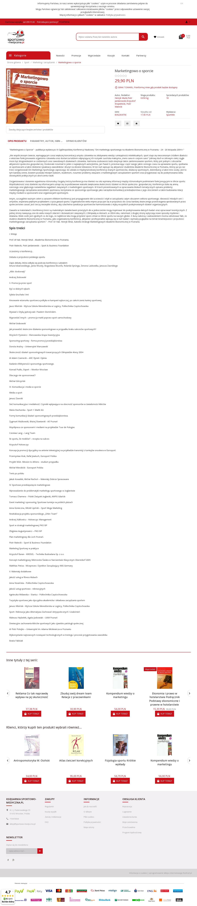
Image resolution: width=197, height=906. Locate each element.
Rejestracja (127, 806)
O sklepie (88, 811)
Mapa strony (89, 827)
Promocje (76, 55)
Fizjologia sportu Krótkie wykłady (120, 762)
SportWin (170, 114)
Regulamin (49, 806)
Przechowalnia (128, 827)
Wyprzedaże (94, 55)
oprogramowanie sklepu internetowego (165, 873)
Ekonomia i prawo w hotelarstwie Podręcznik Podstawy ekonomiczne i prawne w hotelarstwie (164, 699)
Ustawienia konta (129, 817)
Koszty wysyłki (50, 811)
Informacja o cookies (138, 873)
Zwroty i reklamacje (53, 817)
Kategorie (19, 55)
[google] (14, 860)
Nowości (60, 55)
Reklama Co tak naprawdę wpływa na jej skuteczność (31, 695)
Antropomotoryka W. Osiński (32, 760)
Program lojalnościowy (131, 832)
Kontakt (125, 55)
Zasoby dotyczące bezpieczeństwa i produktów (31, 129)
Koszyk (111, 55)
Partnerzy (141, 55)
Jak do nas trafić (90, 806)
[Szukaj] (143, 36)
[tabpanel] (98, 398)
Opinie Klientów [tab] (76, 141)
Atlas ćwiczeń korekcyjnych (76, 760)
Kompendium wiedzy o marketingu (120, 695)
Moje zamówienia (129, 822)
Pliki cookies (89, 817)
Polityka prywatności (115, 15)
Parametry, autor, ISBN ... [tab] (46, 141)
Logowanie (127, 811)
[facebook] (8, 860)
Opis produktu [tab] (17, 141)
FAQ (46, 822)
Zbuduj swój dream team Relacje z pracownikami (76, 695)
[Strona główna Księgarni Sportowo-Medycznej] (16, 36)
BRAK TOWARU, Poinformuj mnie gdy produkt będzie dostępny (147, 87)
